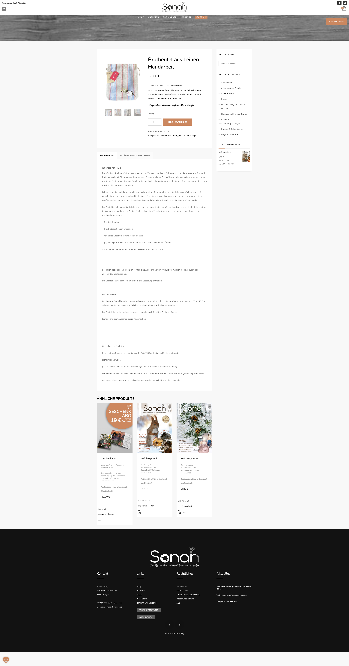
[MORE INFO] (145, 512)
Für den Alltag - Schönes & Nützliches (232, 106)
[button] (139, 512)
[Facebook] (339, 3)
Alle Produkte (165, 135)
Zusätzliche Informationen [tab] (135, 155)
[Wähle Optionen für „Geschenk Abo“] (99, 520)
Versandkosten (177, 85)
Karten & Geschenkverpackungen (229, 121)
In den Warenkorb (177, 122)
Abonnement (227, 82)
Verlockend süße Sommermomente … (232, 595)
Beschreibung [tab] (107, 155)
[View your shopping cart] (344, 8)
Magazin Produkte (229, 134)
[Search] (246, 63)
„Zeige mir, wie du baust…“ (227, 601)
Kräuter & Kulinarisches (232, 129)
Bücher (224, 99)
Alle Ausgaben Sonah (231, 88)
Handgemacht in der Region (185, 135)
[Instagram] (345, 3)
